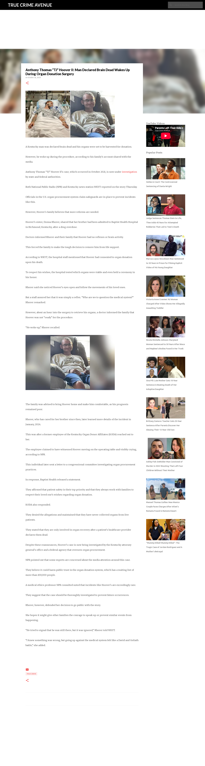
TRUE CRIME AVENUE (30, 5)
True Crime (31, 674)
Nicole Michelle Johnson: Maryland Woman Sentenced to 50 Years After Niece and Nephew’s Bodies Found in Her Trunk (165, 344)
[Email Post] (27, 671)
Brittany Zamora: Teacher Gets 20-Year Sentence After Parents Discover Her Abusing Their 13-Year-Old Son (164, 425)
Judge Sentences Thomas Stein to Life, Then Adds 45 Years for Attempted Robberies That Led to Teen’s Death (164, 222)
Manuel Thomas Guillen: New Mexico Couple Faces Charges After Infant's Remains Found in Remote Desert (163, 506)
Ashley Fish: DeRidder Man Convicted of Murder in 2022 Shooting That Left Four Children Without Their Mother (164, 466)
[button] (27, 83)
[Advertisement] (102, 19)
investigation (129, 171)
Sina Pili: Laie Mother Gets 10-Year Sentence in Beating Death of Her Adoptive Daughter (162, 384)
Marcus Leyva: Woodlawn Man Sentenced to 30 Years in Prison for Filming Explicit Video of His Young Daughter (165, 263)
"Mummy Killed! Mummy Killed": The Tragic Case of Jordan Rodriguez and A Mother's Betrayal (164, 547)
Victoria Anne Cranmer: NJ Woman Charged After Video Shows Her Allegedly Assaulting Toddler (165, 303)
